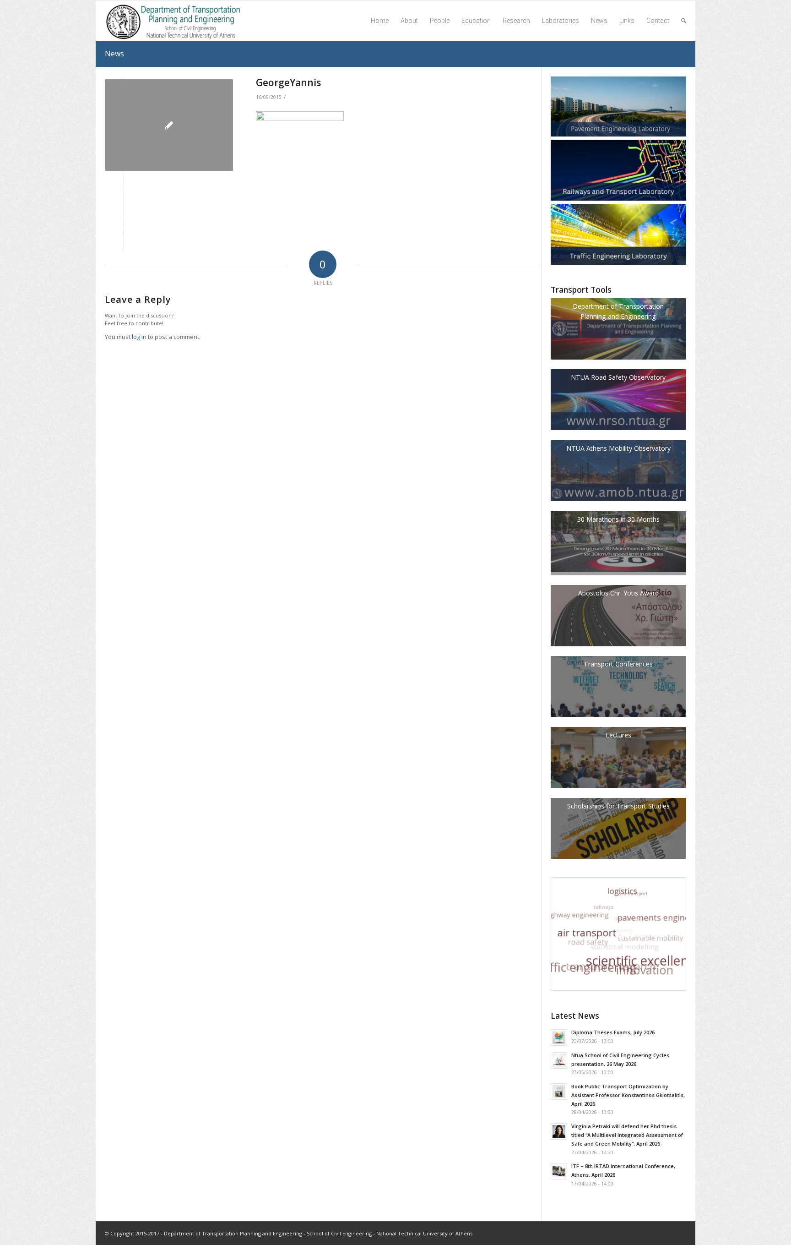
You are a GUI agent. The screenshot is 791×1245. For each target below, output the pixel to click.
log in (139, 337)
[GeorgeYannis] (169, 125)
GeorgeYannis (288, 82)
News (114, 54)
